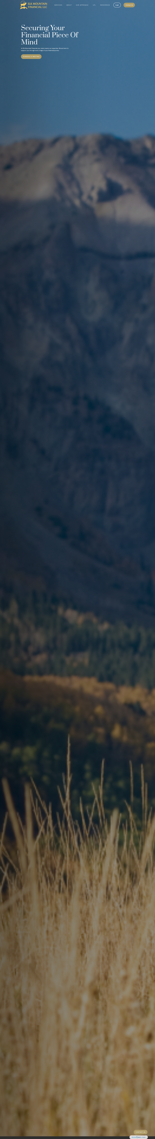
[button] (58, 5)
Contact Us (140, 1132)
